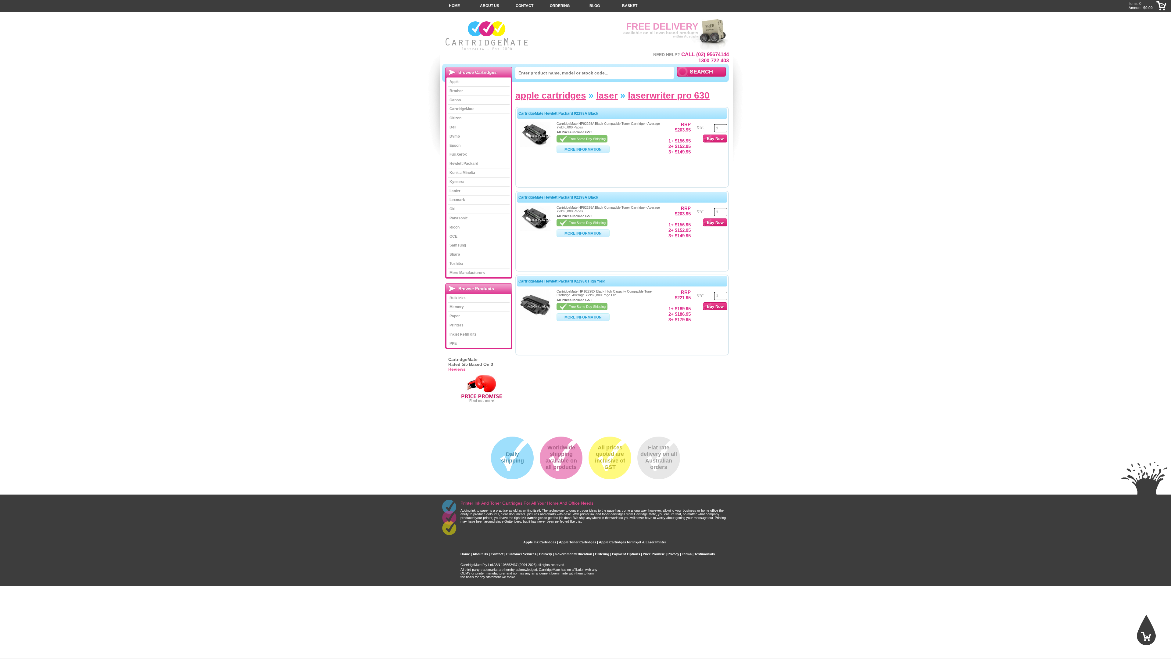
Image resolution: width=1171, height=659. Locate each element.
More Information (583, 149)
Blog (594, 6)
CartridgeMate (487, 36)
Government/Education (573, 554)
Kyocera (456, 182)
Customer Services (521, 554)
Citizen (455, 118)
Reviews (457, 369)
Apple (454, 82)
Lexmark (457, 200)
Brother (456, 91)
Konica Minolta (462, 173)
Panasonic (458, 218)
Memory (456, 307)
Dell (452, 127)
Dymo (454, 136)
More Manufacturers (467, 273)
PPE (453, 343)
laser (607, 95)
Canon (455, 100)
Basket (629, 6)
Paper (454, 316)
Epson (454, 145)
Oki (452, 209)
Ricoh (454, 227)
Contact (524, 6)
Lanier (454, 191)
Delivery (545, 554)
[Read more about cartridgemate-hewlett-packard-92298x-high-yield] (535, 319)
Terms (687, 554)
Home (454, 6)
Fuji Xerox (458, 154)
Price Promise (654, 554)
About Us (489, 6)
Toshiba (456, 263)
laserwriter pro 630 (669, 95)
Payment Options (626, 554)
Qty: (700, 127)
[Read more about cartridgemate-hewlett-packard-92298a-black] (535, 146)
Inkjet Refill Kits (463, 334)
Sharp (454, 254)
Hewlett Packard (463, 163)
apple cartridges (550, 95)
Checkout (1161, 15)
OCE (453, 236)
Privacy (673, 554)
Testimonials (704, 554)
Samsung (457, 245)
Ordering (560, 6)
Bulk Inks (457, 298)
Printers (456, 325)
